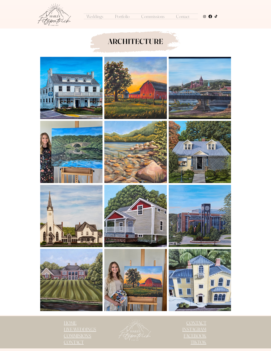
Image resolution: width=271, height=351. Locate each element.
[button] (98, 16)
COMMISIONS (77, 335)
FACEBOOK (195, 335)
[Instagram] (204, 16)
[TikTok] (216, 16)
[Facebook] (210, 16)
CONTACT (196, 323)
